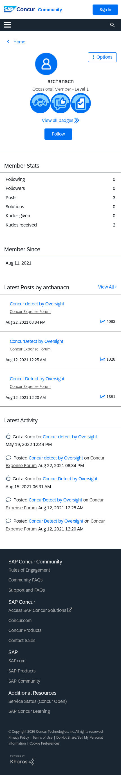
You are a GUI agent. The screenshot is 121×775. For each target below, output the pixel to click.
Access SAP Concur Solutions (37, 610)
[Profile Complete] (40, 103)
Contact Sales (21, 640)
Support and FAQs (26, 590)
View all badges (57, 120)
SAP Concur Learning (29, 711)
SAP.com (16, 660)
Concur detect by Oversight (37, 303)
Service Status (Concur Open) (37, 701)
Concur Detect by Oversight (37, 378)
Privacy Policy (18, 738)
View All (106, 287)
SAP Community (24, 681)
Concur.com (20, 620)
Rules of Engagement (29, 570)
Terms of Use (43, 738)
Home (19, 41)
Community (50, 9)
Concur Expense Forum (30, 311)
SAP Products (21, 671)
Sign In (105, 9)
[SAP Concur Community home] (19, 9)
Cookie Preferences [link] (45, 743)
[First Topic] (81, 103)
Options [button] (104, 57)
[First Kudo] (60, 103)
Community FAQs (25, 580)
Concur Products (24, 630)
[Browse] (10, 24)
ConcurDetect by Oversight (36, 341)
